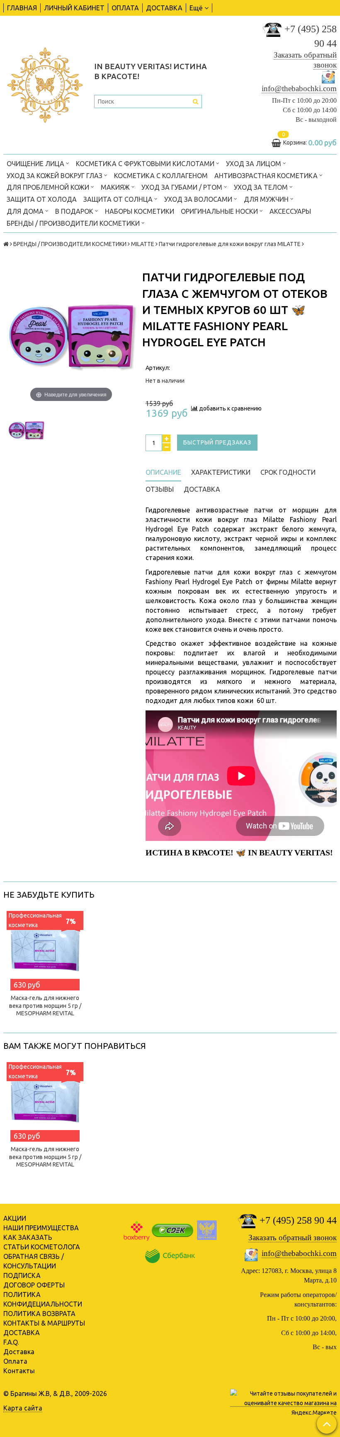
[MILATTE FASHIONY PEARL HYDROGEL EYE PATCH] (26, 430)
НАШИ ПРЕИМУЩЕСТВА (41, 1228)
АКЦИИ (14, 1218)
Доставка (18, 1351)
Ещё (196, 8)
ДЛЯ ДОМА (26, 211)
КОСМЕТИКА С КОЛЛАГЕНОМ (161, 175)
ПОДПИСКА (22, 1275)
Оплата (15, 1361)
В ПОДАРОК (75, 211)
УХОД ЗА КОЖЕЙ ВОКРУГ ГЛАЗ (55, 175)
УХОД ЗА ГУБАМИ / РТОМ (182, 187)
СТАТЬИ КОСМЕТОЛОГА (41, 1247)
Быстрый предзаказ (217, 442)
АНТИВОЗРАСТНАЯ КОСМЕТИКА (266, 175)
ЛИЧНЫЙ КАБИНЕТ (74, 8)
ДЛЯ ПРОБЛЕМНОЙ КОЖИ (49, 187)
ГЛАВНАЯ (22, 8)
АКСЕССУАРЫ (290, 211)
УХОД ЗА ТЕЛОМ (261, 187)
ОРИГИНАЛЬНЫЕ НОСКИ (220, 211)
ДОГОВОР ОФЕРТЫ (34, 1285)
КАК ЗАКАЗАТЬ (27, 1237)
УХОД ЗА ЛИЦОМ (254, 163)
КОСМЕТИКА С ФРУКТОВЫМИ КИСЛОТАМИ (146, 163)
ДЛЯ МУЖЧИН (267, 199)
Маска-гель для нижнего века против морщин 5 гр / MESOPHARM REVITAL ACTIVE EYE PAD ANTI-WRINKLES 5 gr (45, 1013)
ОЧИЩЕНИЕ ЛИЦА (36, 163)
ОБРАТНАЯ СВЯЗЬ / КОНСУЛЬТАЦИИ (33, 1261)
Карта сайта (22, 1408)
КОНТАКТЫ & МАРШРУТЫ (44, 1323)
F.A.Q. (11, 1342)
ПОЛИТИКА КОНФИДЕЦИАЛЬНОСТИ (42, 1299)
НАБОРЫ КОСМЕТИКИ (139, 211)
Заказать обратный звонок (292, 1237)
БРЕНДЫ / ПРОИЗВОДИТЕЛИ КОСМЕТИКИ (74, 223)
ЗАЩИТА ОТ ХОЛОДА (42, 199)
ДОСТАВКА (164, 8)
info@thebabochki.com (299, 88)
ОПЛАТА (125, 8)
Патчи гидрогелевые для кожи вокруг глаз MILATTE (230, 244)
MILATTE (142, 244)
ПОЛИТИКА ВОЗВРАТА (39, 1313)
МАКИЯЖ (116, 187)
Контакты (19, 1370)
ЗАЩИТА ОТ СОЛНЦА (118, 199)
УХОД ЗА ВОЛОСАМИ (199, 199)
